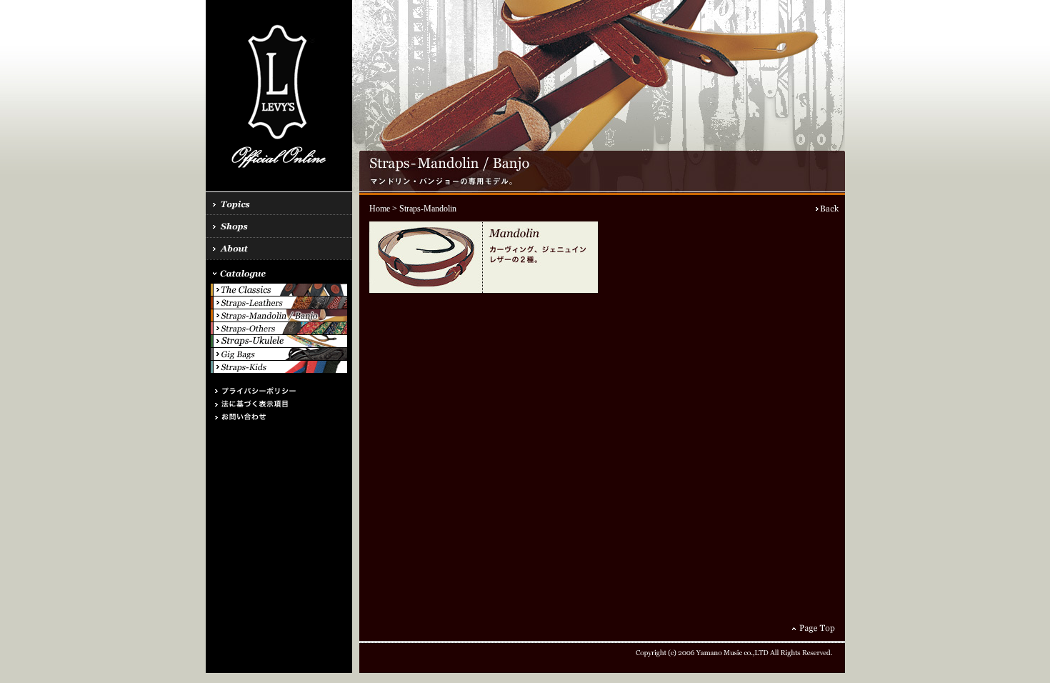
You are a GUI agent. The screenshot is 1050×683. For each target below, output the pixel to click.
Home (379, 209)
